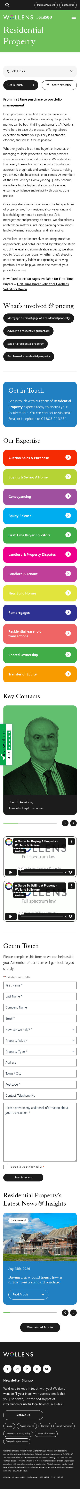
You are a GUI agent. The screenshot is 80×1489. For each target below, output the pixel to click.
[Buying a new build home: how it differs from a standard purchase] (40, 1258)
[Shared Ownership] (40, 655)
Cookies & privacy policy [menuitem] (18, 1433)
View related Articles (40, 1327)
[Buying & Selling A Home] (40, 477)
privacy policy (34, 1166)
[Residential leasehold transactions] (40, 634)
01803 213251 (54, 418)
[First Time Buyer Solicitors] (40, 535)
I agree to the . (27, 1166)
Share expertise (61, 85)
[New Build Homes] (40, 593)
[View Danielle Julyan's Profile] (40, 760)
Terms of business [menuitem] (46, 1433)
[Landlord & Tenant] (40, 574)
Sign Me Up (23, 1415)
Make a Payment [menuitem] (46, 5)
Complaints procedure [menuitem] (17, 1441)
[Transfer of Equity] (40, 674)
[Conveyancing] (40, 497)
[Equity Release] (40, 516)
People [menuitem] (9, 1426)
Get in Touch (15, 85)
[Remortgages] (40, 613)
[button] (7, 5)
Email (12, 418)
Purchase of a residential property (28, 356)
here (5, 1467)
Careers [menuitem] (45, 1426)
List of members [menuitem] (64, 1426)
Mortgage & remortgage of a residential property (38, 318)
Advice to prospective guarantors (28, 331)
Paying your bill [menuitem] (26, 1426)
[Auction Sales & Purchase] (40, 458)
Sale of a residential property (25, 344)
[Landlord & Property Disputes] (40, 555)
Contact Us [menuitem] (68, 5)
